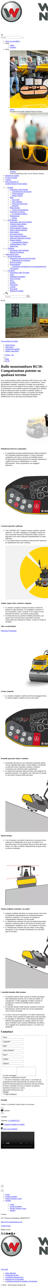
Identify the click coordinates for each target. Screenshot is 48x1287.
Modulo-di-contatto (12, 176)
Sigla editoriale (10, 1273)
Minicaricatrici (15, 208)
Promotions (14, 285)
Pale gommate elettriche (18, 236)
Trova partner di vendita (9, 341)
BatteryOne (14, 246)
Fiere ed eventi (15, 279)
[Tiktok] (14, 1234)
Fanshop (13, 47)
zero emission (12, 220)
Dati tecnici (9, 347)
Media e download (12, 351)
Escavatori (15, 200)
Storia (12, 275)
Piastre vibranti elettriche (18, 230)
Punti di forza (10, 345)
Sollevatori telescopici (19, 204)
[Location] (2, 1234)
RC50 (7, 361)
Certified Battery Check (18, 244)
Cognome (6, 1042)
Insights (12, 283)
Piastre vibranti (17, 196)
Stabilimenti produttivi (17, 277)
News (12, 281)
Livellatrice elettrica (17, 226)
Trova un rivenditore (12, 41)
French (20, 184)
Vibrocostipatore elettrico (18, 228)
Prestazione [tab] (12, 631)
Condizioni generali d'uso (14, 1277)
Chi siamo (11, 270)
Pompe (14, 218)
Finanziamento (15, 264)
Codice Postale (8, 1050)
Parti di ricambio (15, 262)
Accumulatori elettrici (19, 214)
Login (7, 1194)
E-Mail (5, 1059)
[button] (12, 182)
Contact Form (6, 1226)
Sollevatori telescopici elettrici (20, 238)
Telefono (6, 1063)
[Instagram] (5, 1234)
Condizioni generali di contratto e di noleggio (21, 1281)
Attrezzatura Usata (11, 254)
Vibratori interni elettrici (18, 224)
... (6, 357)
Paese (5, 1055)
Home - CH (9, 355)
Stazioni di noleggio (17, 252)
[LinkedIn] (12, 1234)
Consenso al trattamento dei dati (14, 1077)
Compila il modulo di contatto (14, 1124)
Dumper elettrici (15, 240)
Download (13, 289)
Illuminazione (14, 216)
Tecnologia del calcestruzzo (21, 192)
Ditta (5, 1046)
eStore (12, 45)
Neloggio (11, 248)
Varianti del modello (12, 349)
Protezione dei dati (11, 1275)
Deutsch (14, 184)
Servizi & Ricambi (14, 256)
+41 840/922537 (14, 1120)
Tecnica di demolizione (20, 210)
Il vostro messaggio (10, 1075)
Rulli (11, 198)
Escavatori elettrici (16, 234)
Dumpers (15, 206)
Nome (5, 1037)
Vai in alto (4, 1269)
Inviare (6, 1092)
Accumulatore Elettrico (20, 242)
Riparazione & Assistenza (21, 260)
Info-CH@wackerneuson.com (11, 1222)
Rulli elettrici (14, 232)
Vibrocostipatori (17, 194)
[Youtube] (9, 1234)
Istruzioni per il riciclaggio (14, 1279)
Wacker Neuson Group (13, 1198)
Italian (25, 184)
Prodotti (10, 187)
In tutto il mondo (11, 178)
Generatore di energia (17, 212)
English (8, 184)
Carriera (8, 180)
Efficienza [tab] (4, 631)
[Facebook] (7, 1234)
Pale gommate (17, 202)
